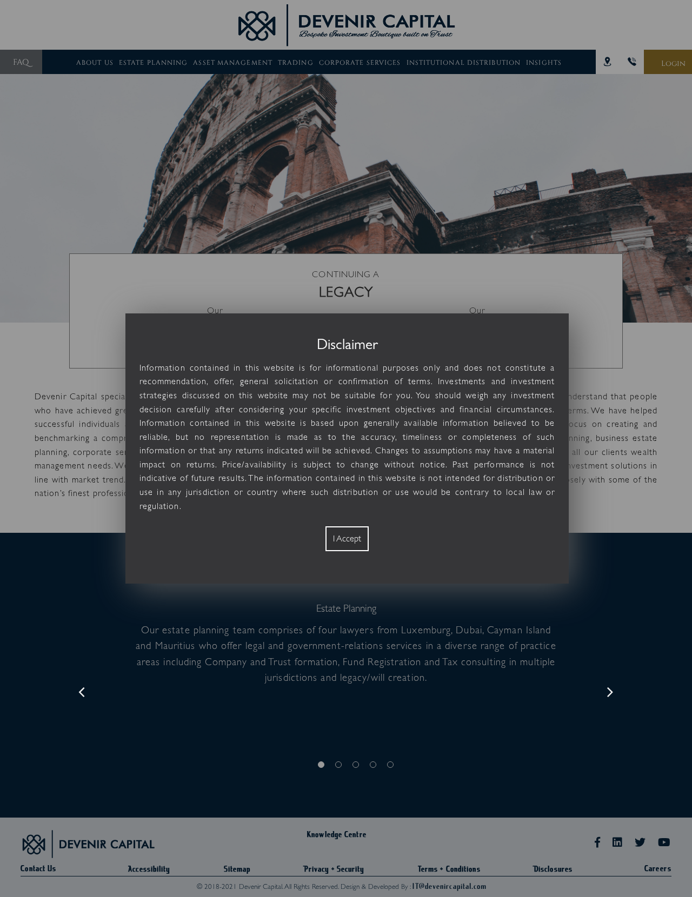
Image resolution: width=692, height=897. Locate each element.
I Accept (347, 539)
